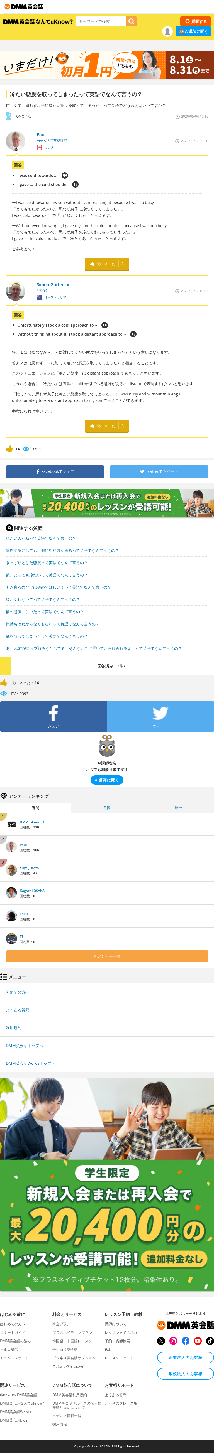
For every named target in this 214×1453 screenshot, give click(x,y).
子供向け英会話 (65, 1349)
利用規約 (13, 1027)
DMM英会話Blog (13, 1420)
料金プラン (61, 1323)
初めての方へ (17, 992)
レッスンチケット (119, 1357)
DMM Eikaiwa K (32, 822)
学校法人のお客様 (186, 1373)
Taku (24, 914)
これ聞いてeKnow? (68, 1366)
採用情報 (59, 1424)
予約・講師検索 (117, 1340)
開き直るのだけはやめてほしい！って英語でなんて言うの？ (58, 587)
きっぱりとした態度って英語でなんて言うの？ (47, 562)
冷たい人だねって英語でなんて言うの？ (41, 538)
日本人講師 (9, 1349)
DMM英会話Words (15, 1411)
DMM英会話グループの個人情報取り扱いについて (76, 1405)
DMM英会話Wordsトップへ (30, 1063)
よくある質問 (17, 1009)
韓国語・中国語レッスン (72, 1340)
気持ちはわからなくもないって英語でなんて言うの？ (52, 623)
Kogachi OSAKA (32, 891)
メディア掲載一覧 (66, 1415)
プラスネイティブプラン (72, 1332)
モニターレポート (14, 1357)
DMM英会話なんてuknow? (22, 1403)
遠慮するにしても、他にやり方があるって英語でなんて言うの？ (62, 550)
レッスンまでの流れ (121, 1332)
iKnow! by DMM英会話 (18, 1394)
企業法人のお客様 (186, 1357)
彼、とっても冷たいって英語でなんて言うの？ (47, 574)
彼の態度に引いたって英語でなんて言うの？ (45, 611)
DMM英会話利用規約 (69, 1394)
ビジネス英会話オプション (74, 1357)
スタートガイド (12, 1332)
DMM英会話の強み (15, 1340)
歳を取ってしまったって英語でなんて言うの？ (47, 636)
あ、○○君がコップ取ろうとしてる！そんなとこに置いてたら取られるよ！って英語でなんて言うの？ (94, 648)
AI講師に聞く (196, 31)
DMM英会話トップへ (24, 1045)
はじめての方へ (12, 1323)
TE (22, 937)
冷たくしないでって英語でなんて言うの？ (43, 599)
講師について (116, 1323)
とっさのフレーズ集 (121, 1403)
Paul (23, 845)
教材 (108, 1349)
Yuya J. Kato (29, 868)
